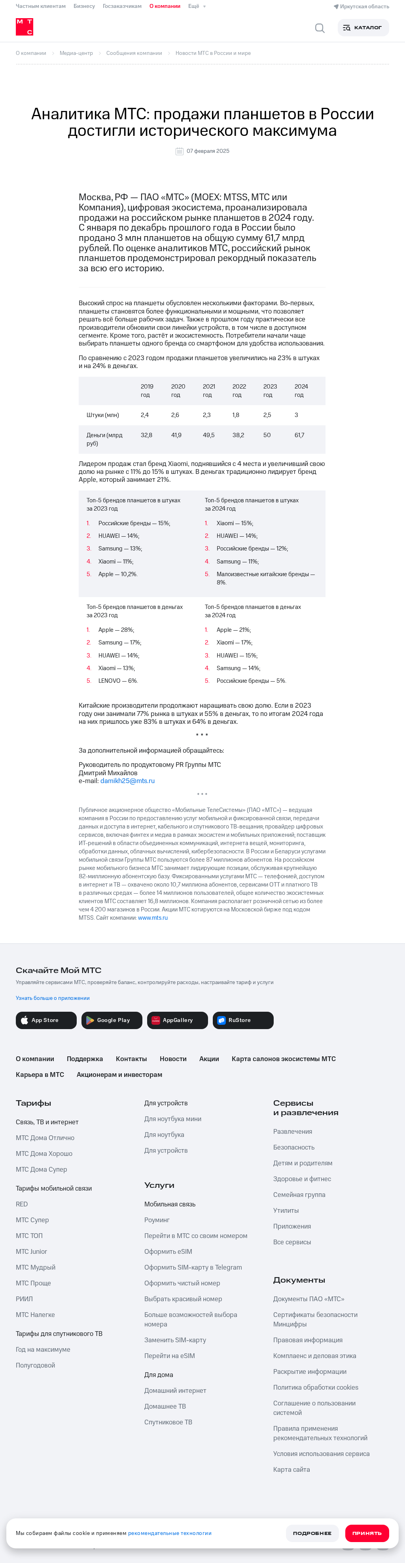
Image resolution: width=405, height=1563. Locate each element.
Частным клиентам (41, 6)
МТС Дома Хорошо (44, 1154)
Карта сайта (291, 1470)
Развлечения (292, 1132)
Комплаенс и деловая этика (314, 1356)
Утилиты (286, 1210)
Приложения (292, 1226)
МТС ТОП (29, 1236)
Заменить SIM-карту (175, 1340)
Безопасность (293, 1147)
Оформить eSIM (168, 1252)
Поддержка (85, 1059)
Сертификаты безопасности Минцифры (315, 1319)
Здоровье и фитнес (302, 1179)
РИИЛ (24, 1299)
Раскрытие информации (309, 1372)
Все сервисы (292, 1242)
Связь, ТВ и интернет (47, 1122)
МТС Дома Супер (41, 1169)
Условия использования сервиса (321, 1454)
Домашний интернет (175, 1391)
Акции (209, 1059)
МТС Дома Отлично (45, 1138)
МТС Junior (31, 1252)
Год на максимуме (43, 1349)
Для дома (158, 1375)
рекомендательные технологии (170, 1533)
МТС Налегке (35, 1315)
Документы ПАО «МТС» (308, 1299)
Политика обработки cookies (315, 1387)
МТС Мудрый (35, 1267)
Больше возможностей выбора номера (190, 1319)
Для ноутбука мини (172, 1119)
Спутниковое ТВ (168, 1422)
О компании (165, 6)
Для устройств (166, 1103)
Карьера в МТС (40, 1075)
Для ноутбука (164, 1135)
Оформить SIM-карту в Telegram (193, 1267)
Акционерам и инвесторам (119, 1075)
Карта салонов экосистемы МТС (284, 1059)
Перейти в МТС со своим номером (196, 1236)
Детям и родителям (303, 1163)
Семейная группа (299, 1195)
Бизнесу (84, 6)
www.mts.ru (153, 918)
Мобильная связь (169, 1204)
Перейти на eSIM (169, 1356)
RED (22, 1204)
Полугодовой (35, 1365)
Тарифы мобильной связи (54, 1188)
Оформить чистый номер (182, 1283)
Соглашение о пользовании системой (314, 1408)
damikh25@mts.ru (127, 781)
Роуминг (157, 1220)
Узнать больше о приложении (53, 998)
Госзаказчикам (122, 6)
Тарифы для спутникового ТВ (59, 1334)
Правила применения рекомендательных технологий (320, 1433)
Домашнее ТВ (165, 1406)
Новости (173, 1059)
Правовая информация (308, 1340)
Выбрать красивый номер (183, 1299)
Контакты (131, 1059)
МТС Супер (32, 1220)
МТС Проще (33, 1283)
